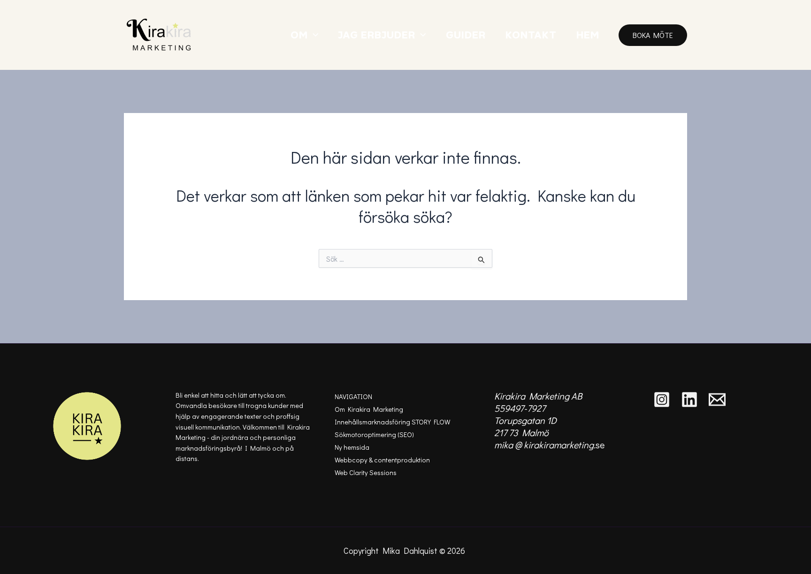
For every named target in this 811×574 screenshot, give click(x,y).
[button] (653, 35)
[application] (313, 35)
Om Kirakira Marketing (369, 409)
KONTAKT (531, 35)
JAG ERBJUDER (376, 35)
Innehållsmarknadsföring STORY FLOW (392, 421)
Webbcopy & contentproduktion (382, 459)
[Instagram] (661, 399)
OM (299, 35)
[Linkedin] (689, 399)
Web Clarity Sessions (366, 472)
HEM (587, 35)
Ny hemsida (352, 447)
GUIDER (466, 35)
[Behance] (717, 399)
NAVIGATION (353, 396)
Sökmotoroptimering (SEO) (374, 434)
